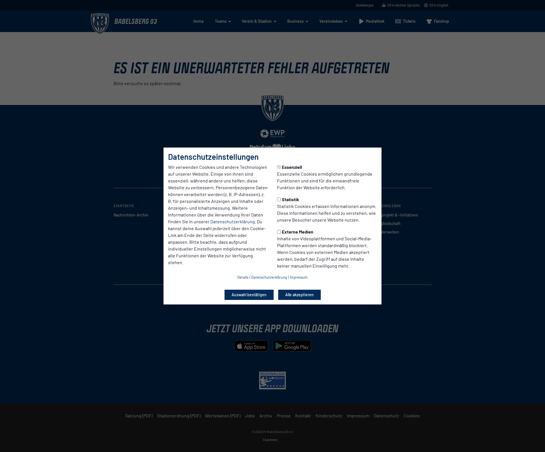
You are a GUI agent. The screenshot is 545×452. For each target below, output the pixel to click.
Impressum (299, 277)
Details (242, 277)
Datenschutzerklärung (232, 221)
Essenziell (292, 167)
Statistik (290, 199)
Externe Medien (297, 231)
